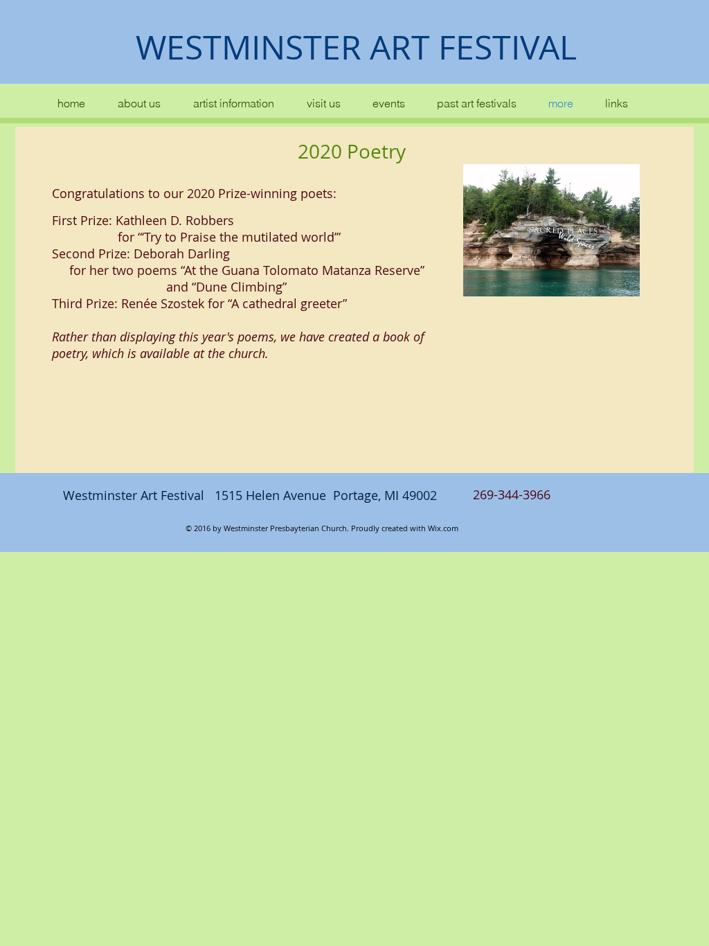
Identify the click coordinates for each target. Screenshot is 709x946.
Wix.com (443, 528)
